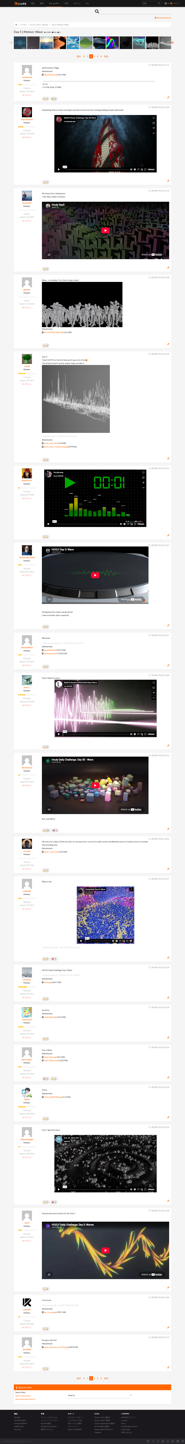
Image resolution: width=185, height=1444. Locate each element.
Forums (24, 25)
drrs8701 (27, 1349)
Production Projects (49, 1426)
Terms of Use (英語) (102, 1417)
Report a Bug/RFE (75, 1429)
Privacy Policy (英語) (102, 1420)
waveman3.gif (50, 650)
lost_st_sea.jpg (50, 1312)
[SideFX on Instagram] (158, 1441)
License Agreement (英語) (104, 1423)
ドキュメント (73, 1426)
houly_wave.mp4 (51, 443)
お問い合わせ (126, 1432)
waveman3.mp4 (50, 653)
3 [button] (90, 52)
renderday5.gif (50, 1017)
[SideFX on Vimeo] (173, 1441)
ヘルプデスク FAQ (75, 1420)
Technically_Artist (27, 557)
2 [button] (88, 52)
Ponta (27, 1099)
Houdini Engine (20, 1420)
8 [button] (99, 52)
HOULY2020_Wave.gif (54, 332)
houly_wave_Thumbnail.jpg (55, 446)
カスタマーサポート (76, 1417)
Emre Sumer (27, 1059)
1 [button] (86, 52)
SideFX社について (128, 1417)
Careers (124, 1420)
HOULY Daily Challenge (39, 25)
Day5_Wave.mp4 (51, 1060)
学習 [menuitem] (66, 3)
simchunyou (27, 767)
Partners (17, 1429)
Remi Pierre (27, 480)
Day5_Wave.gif (50, 1057)
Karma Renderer (20, 1423)
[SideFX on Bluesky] (163, 1441)
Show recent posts (23, 1396)
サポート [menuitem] (77, 3)
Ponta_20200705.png (53, 1097)
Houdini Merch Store (129, 1426)
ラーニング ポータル (49, 1417)
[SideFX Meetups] (168, 1441)
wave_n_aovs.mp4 (51, 852)
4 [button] (91, 52)
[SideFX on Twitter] (153, 1441)
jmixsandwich (27, 647)
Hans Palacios (27, 119)
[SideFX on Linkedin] (183, 1441)
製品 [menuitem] (33, 3)
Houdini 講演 (46, 1423)
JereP (26, 1223)
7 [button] (97, 52)
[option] (20, 42)
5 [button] (93, 52)
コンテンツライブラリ (50, 1420)
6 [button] (95, 52)
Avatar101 (27, 203)
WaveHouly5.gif (51, 74)
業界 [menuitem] (42, 3)
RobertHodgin (27, 1139)
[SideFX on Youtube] (177, 1441)
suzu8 (27, 366)
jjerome (27, 289)
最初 (79, 56)
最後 (106, 56)
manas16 (27, 979)
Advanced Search (164, 18)
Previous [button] (11, 43)
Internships (125, 1429)
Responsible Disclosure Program (103, 1430)
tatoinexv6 (27, 77)
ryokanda (27, 891)
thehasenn (27, 1019)
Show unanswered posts (25, 1399)
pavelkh (26, 1309)
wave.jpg (47, 982)
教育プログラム (47, 1429)
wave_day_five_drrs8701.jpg (56, 1347)
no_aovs (26, 851)
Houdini (17, 1417)
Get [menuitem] (87, 3)
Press (123, 1423)
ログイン (176, 3)
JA (168, 3)
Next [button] (172, 43)
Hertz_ (27, 687)
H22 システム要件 (75, 1423)
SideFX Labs (19, 1426)
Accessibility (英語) (101, 1426)
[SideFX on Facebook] (148, 1441)
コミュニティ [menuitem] (54, 3)
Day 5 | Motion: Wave (60, 25)
